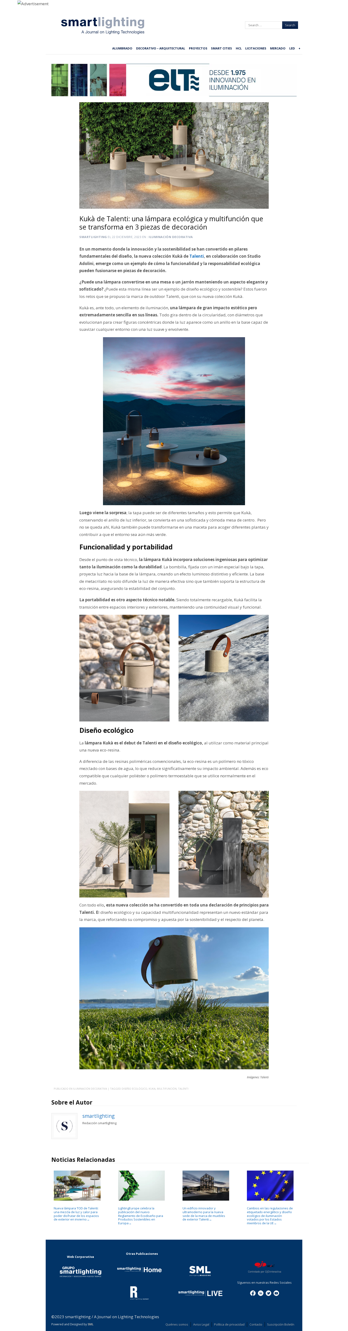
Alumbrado (122, 48)
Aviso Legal (201, 1324)
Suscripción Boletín (280, 1324)
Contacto (256, 1324)
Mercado (278, 48)
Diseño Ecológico (134, 1088)
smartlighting (93, 237)
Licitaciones (255, 48)
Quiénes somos (176, 1324)
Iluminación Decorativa (171, 237)
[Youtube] (276, 1293)
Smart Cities (221, 48)
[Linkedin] (260, 1293)
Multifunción (167, 1088)
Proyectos (198, 48)
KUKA (152, 1088)
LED (292, 48)
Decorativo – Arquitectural (160, 48)
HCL (239, 48)
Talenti (183, 1088)
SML (91, 1324)
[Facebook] (252, 1293)
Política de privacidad (229, 1324)
